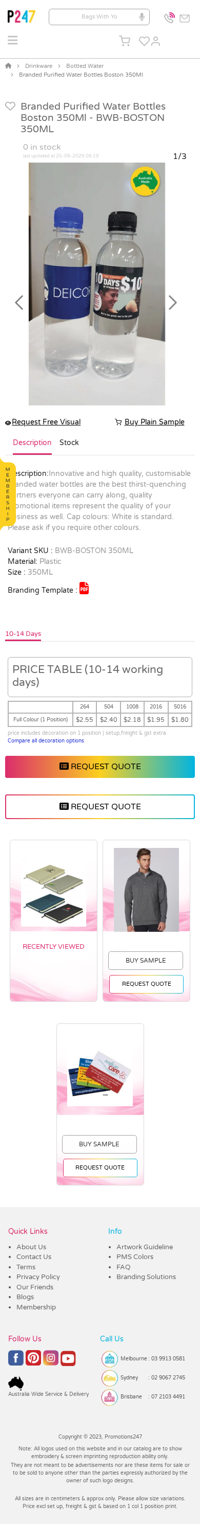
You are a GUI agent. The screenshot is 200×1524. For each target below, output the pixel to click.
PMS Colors (134, 1257)
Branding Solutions (146, 1277)
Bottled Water (85, 66)
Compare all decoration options (46, 741)
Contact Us (33, 1257)
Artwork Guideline (144, 1247)
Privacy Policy (38, 1277)
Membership (36, 1307)
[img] (84, 588)
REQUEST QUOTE (105, 766)
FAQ (123, 1267)
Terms (25, 1267)
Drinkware (38, 66)
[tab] (32, 447)
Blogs (25, 1297)
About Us (31, 1247)
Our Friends (34, 1287)
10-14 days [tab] (23, 634)
